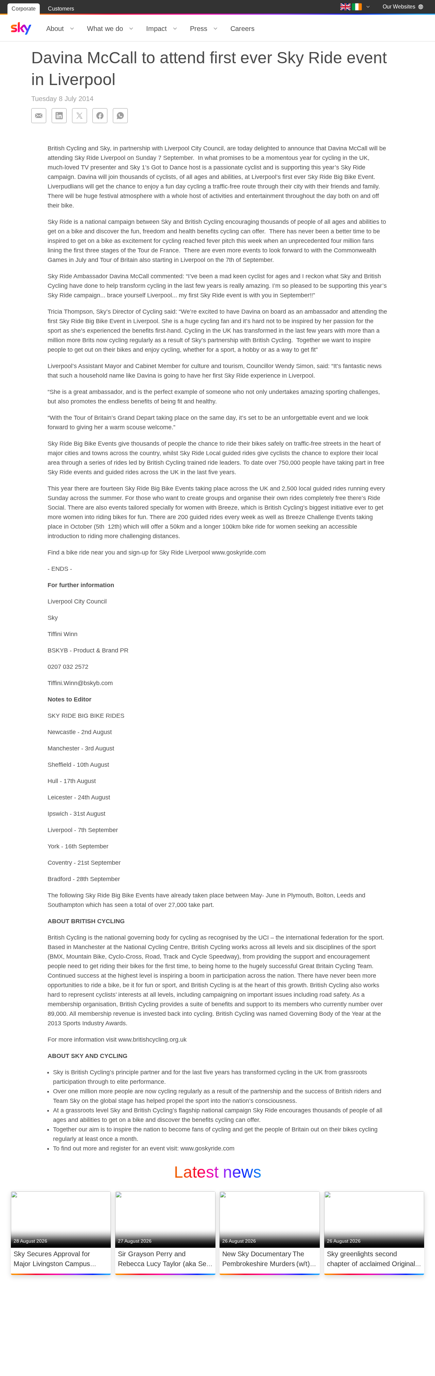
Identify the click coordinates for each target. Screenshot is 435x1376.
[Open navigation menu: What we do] (131, 28)
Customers (61, 9)
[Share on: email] (38, 115)
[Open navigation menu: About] (72, 28)
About (55, 28)
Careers (242, 28)
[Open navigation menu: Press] (215, 28)
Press (198, 28)
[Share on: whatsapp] (120, 115)
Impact (156, 28)
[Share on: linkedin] (59, 115)
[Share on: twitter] (79, 115)
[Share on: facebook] (99, 115)
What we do (105, 28)
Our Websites (399, 7)
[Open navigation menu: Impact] (175, 28)
